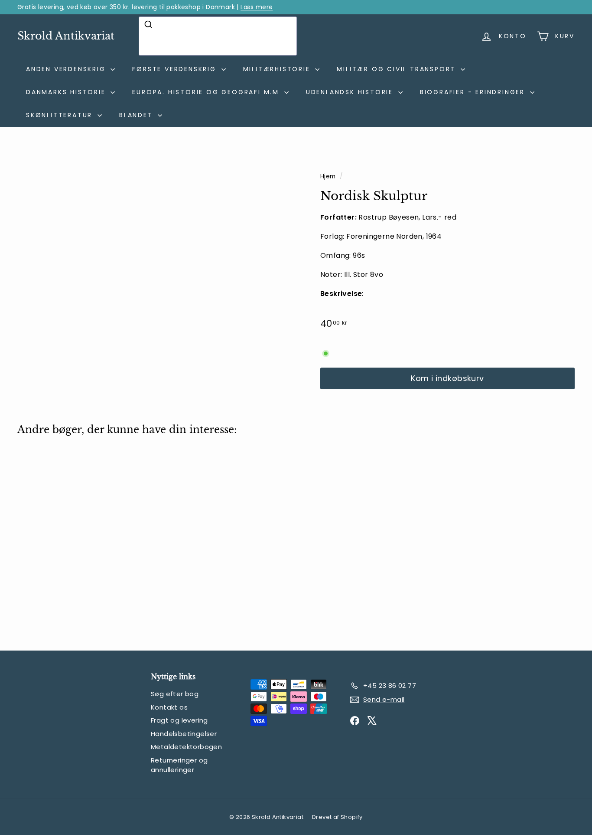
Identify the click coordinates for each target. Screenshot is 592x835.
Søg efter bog (174, 693)
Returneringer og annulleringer (179, 765)
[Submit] (149, 24)
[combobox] (218, 36)
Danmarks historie (67, 92)
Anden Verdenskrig (67, 69)
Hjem (329, 176)
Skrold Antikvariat (65, 36)
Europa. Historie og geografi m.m (207, 92)
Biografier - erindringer (474, 92)
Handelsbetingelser (184, 733)
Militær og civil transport (398, 69)
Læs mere (257, 7)
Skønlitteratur (60, 115)
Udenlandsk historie (351, 92)
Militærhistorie (278, 69)
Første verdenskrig (175, 69)
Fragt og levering (179, 720)
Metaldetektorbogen (186, 746)
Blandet (137, 115)
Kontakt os (169, 707)
